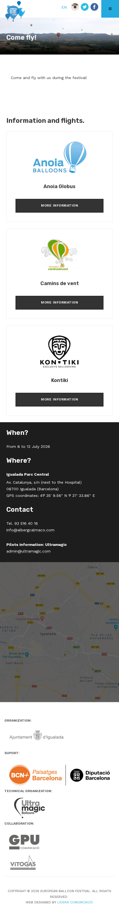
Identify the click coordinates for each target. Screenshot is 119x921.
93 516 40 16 (26, 523)
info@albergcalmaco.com (30, 530)
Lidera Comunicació (75, 902)
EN (64, 7)
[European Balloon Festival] (15, 12)
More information (59, 205)
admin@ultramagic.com (28, 551)
